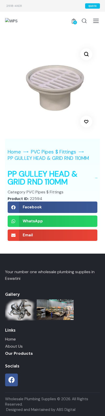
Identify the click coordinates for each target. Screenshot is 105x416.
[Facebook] (11, 380)
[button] (86, 54)
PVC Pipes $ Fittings (53, 152)
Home (14, 152)
